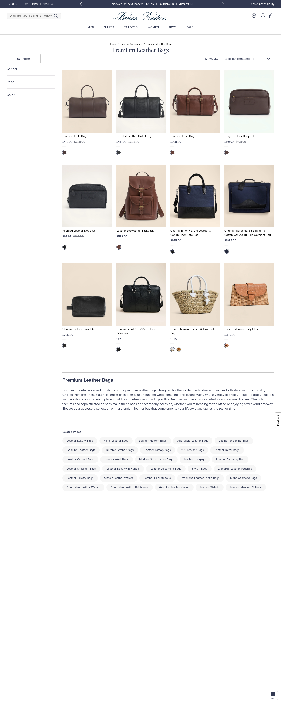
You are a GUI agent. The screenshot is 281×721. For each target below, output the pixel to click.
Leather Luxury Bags (80, 441)
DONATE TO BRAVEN (160, 4)
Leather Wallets (209, 487)
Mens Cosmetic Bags (243, 478)
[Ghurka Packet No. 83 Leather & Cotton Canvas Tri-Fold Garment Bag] (249, 196)
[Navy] (172, 251)
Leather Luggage (195, 459)
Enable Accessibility (261, 4)
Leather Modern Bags (153, 441)
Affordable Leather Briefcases (130, 487)
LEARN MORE (185, 4)
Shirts (109, 27)
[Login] (263, 15)
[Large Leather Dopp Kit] (249, 101)
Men (91, 27)
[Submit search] (56, 16)
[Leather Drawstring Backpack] (141, 196)
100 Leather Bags (192, 450)
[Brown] (64, 152)
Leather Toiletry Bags (80, 478)
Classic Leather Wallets (118, 478)
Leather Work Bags (117, 459)
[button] (271, 15)
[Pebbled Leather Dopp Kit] (87, 196)
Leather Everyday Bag (230, 459)
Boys (172, 27)
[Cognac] (178, 349)
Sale (190, 27)
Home (112, 44)
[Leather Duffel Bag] (195, 101)
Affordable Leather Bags (192, 441)
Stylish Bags (199, 468)
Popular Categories (131, 44)
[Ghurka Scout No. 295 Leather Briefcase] (141, 294)
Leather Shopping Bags (234, 441)
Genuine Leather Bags (81, 450)
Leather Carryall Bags (80, 459)
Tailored (131, 27)
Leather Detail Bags (227, 450)
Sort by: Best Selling (239, 59)
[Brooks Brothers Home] (141, 16)
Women (153, 27)
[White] (172, 349)
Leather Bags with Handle (123, 468)
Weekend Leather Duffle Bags (200, 478)
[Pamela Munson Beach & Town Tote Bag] (195, 294)
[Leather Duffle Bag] (87, 101)
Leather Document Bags (165, 468)
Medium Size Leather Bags (156, 459)
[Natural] (226, 345)
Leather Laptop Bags (157, 450)
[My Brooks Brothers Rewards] (30, 4)
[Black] (118, 152)
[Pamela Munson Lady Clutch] (249, 294)
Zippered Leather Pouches (235, 468)
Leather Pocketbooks (157, 478)
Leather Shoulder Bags (81, 468)
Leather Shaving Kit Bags (246, 487)
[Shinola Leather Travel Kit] (87, 294)
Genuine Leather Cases (174, 487)
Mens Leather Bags (116, 441)
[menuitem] (91, 27)
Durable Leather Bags (120, 450)
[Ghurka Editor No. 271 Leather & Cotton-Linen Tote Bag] (195, 196)
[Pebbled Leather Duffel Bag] (141, 101)
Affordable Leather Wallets (83, 487)
